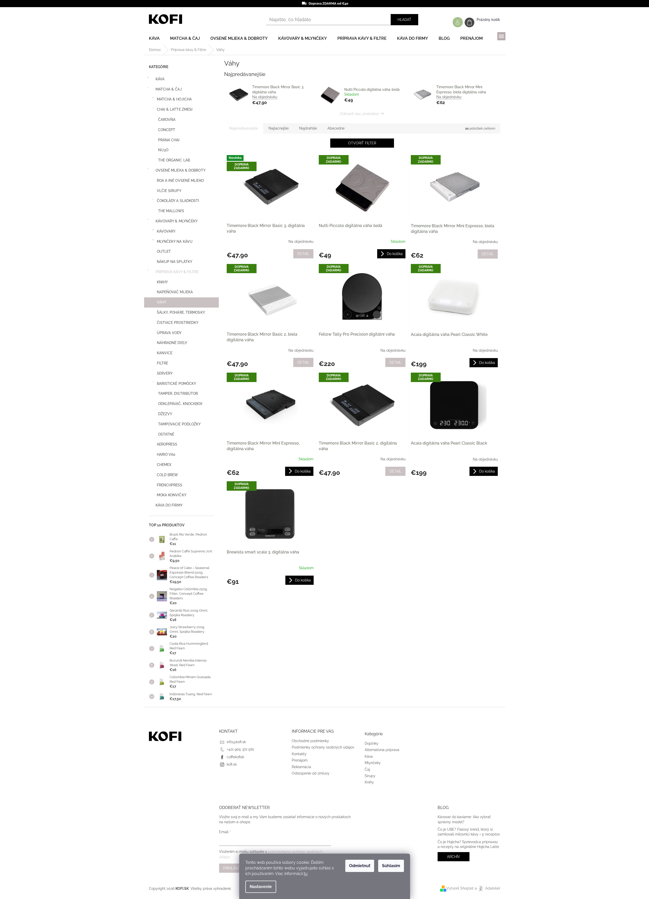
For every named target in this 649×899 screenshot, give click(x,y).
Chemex (164, 465)
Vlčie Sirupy (169, 191)
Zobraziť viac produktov (359, 114)
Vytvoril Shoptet (460, 888)
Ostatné (166, 434)
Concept (166, 130)
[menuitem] (154, 38)
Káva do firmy (169, 505)
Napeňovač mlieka (175, 292)
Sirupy (370, 776)
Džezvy (165, 414)
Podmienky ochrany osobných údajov (323, 747)
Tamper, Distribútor (178, 393)
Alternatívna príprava (382, 750)
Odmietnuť (359, 865)
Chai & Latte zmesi (175, 109)
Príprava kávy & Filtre (177, 272)
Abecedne (336, 128)
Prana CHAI (169, 140)
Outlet (164, 251)
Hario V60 (166, 454)
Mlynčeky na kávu (175, 241)
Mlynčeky (373, 763)
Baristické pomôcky (176, 384)
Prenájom (300, 760)
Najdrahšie (308, 128)
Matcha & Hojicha (174, 99)
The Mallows (171, 211)
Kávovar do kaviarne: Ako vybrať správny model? (464, 819)
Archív (453, 857)
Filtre (162, 363)
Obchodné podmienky (310, 741)
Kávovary (166, 231)
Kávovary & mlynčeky (177, 221)
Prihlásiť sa (234, 868)
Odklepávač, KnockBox (180, 404)
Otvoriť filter (362, 143)
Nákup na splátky (175, 262)
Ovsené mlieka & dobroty (181, 170)
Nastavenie (261, 886)
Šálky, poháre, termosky (181, 312)
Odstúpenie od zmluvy (310, 773)
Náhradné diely (172, 343)
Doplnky (371, 743)
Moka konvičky (171, 495)
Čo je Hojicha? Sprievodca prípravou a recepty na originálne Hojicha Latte (468, 844)
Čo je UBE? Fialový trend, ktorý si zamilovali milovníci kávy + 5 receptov (469, 831)
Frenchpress (170, 485)
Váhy (161, 302)
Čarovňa (167, 120)
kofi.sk (232, 764)
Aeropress (167, 444)
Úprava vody (169, 333)
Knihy (162, 282)
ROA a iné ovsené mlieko (180, 181)
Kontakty (299, 754)
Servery (165, 373)
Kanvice (165, 353)
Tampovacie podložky (179, 424)
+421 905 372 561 (240, 749)
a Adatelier (487, 888)
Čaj (367, 769)
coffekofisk (235, 757)
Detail (303, 254)
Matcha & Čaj (169, 89)
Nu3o (163, 150)
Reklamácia (301, 767)
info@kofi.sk (236, 742)
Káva (160, 79)
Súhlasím (391, 865)
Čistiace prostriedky (178, 323)
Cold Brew (167, 475)
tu (306, 873)
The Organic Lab (174, 160)
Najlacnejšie (279, 128)
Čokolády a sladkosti (178, 201)
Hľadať (404, 20)
